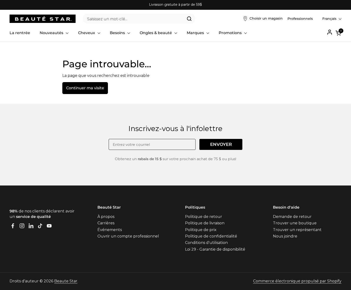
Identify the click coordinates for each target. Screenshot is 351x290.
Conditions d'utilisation (206, 242)
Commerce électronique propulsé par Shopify (297, 281)
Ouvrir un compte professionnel (128, 236)
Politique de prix (201, 229)
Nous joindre (285, 236)
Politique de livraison (204, 223)
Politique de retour (203, 216)
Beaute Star (65, 281)
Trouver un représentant (297, 229)
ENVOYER (221, 144)
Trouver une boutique (295, 223)
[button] (338, 33)
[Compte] (330, 32)
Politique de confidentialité (211, 236)
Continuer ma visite (85, 88)
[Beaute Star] (43, 19)
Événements (109, 229)
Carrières (105, 223)
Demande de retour (292, 216)
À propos (105, 216)
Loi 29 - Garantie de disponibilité (215, 249)
